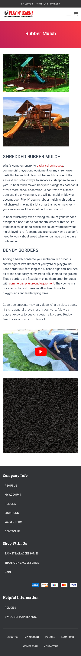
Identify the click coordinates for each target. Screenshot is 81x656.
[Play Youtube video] (40, 352)
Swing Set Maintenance (21, 616)
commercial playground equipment (31, 283)
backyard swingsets (50, 165)
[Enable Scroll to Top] (73, 648)
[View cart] (75, 14)
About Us (11, 485)
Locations (55, 3)
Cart (8, 571)
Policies (10, 503)
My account (27, 3)
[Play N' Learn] (20, 14)
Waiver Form (41, 3)
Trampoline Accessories (22, 562)
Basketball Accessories (22, 553)
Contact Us (12, 531)
